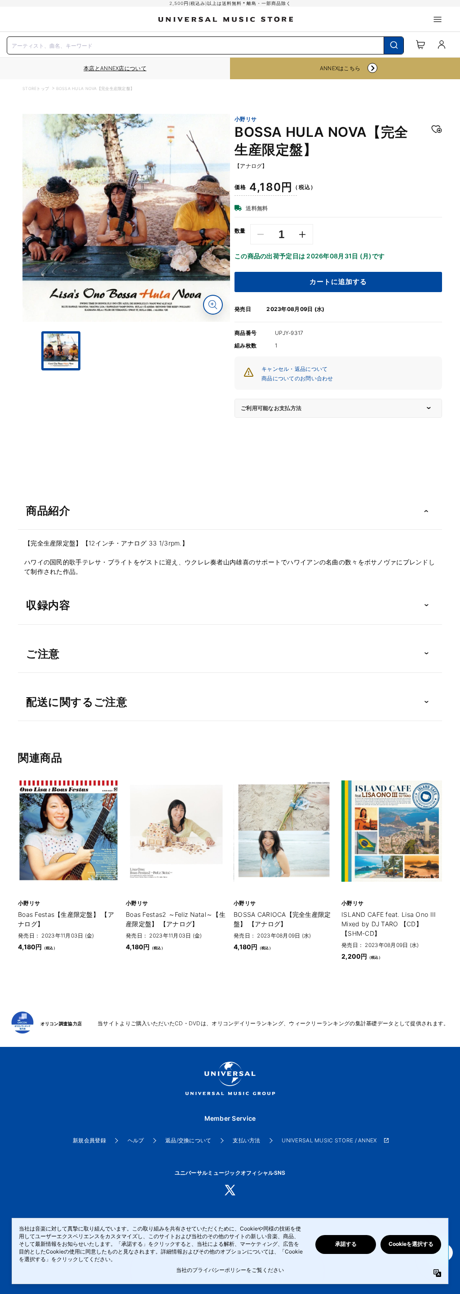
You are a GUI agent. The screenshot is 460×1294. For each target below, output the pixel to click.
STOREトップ (35, 88)
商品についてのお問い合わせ (297, 378)
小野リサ (245, 119)
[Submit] (393, 45)
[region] (115, 68)
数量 (240, 231)
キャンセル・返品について (294, 368)
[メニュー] (437, 19)
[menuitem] (126, 393)
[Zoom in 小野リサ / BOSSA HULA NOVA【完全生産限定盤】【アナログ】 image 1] (213, 305)
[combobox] (205, 45)
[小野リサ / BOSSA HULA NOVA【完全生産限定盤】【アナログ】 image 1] (126, 218)
